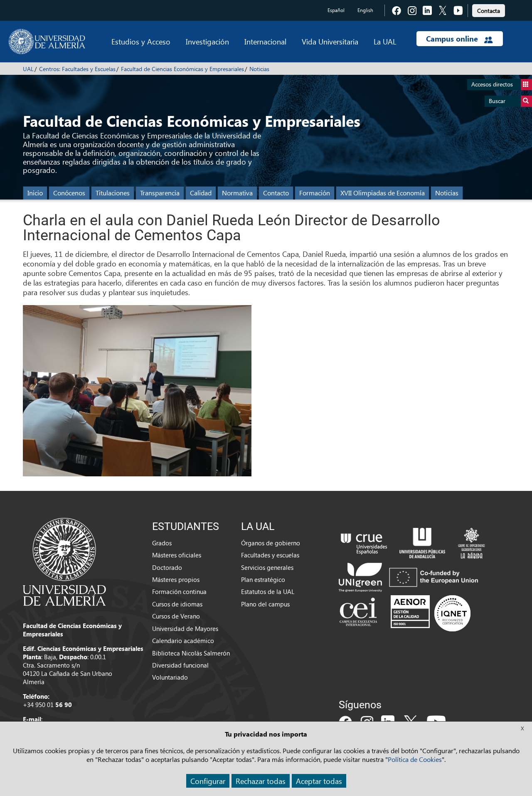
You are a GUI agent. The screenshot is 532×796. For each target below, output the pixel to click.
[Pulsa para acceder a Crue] (364, 542)
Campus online (453, 39)
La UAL (385, 41)
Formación (314, 192)
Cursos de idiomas (177, 604)
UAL (28, 69)
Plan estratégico (263, 579)
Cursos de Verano (176, 616)
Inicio (35, 192)
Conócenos (69, 192)
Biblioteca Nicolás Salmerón (191, 653)
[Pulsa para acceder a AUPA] (422, 542)
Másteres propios (176, 579)
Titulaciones (113, 192)
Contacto (276, 192)
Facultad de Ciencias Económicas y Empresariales (182, 69)
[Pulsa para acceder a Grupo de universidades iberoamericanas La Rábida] (471, 542)
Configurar (207, 781)
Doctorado (167, 567)
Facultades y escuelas (270, 555)
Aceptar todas (319, 781)
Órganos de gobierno (270, 543)
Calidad (201, 192)
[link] (488, 9)
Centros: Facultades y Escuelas (77, 69)
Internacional (265, 41)
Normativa (237, 192)
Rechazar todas (261, 781)
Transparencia (160, 192)
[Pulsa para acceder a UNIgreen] (410, 576)
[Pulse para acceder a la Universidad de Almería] (64, 561)
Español (336, 10)
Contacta (488, 11)
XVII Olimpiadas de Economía (382, 192)
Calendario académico (183, 640)
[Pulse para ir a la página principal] (46, 41)
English (365, 10)
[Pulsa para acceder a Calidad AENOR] (430, 613)
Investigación (207, 41)
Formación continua (179, 591)
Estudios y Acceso (140, 41)
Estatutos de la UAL (267, 591)
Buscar (497, 101)
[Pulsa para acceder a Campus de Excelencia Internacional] (360, 613)
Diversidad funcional (180, 665)
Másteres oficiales (176, 555)
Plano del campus (265, 604)
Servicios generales (267, 567)
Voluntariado (170, 677)
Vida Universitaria (330, 41)
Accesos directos (492, 84)
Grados (162, 543)
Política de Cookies (415, 759)
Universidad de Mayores (185, 628)
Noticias (259, 69)
